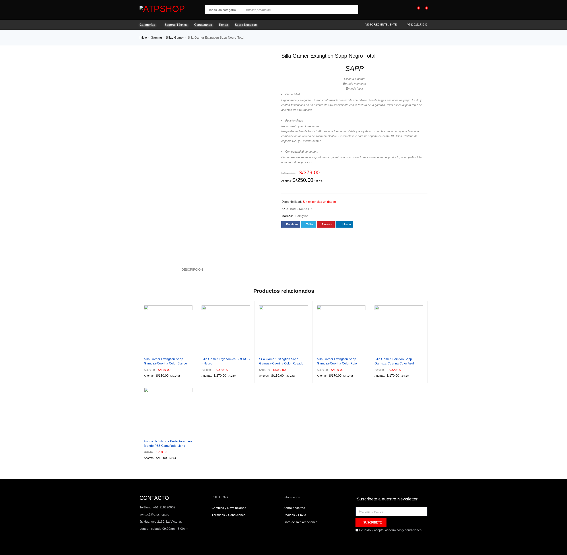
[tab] (190, 269)
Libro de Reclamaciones (300, 522)
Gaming (156, 37)
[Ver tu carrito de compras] (424, 10)
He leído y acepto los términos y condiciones (390, 530)
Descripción (192, 269)
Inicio (143, 37)
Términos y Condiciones (228, 515)
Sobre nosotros (294, 508)
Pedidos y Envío (295, 515)
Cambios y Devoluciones (229, 508)
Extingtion (302, 216)
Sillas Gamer (175, 37)
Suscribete (372, 522)
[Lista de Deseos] (416, 10)
